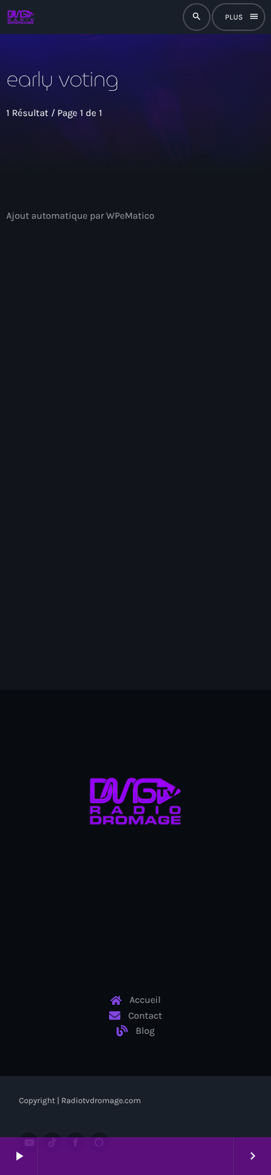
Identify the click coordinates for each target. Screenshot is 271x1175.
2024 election (58, 439)
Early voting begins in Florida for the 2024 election (125, 468)
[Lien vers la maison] (20, 17)
